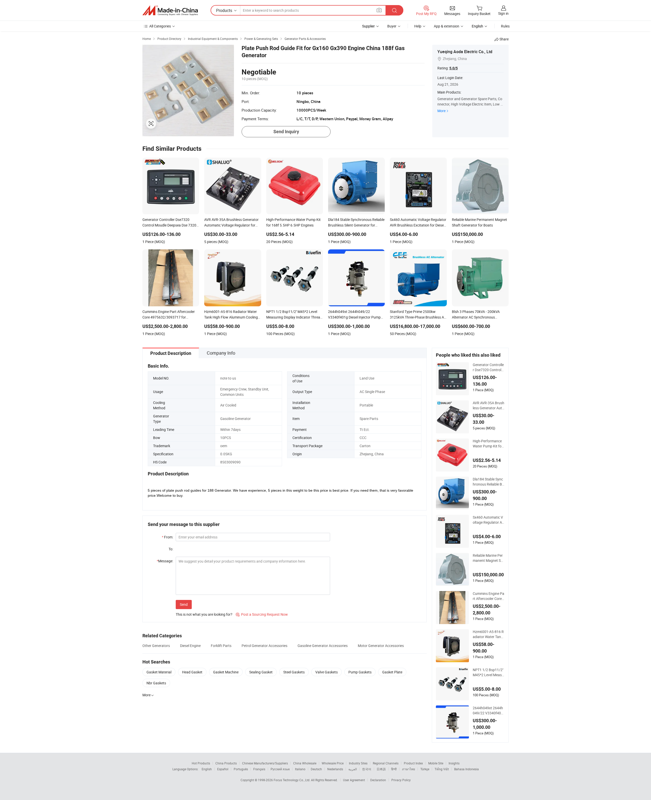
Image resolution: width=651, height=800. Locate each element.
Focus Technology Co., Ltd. (292, 780)
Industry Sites (358, 763)
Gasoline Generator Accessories (323, 645)
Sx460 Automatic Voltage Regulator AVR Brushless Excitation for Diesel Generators (488, 520)
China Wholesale (304, 763)
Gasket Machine (226, 672)
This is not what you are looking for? (204, 614)
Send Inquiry (286, 131)
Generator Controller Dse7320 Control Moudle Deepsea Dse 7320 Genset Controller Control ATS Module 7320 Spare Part (488, 367)
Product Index (413, 763)
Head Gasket (192, 672)
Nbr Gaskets (156, 683)
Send (184, 604)
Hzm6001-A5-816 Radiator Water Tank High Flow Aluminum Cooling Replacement (488, 634)
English (207, 769)
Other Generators (156, 645)
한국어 (366, 769)
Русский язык (280, 769)
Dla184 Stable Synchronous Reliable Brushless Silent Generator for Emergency (488, 482)
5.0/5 (453, 68)
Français (259, 769)
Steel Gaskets (294, 672)
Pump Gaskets (360, 672)
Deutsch (316, 769)
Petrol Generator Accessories (264, 645)
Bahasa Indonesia (466, 769)
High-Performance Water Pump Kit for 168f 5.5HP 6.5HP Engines (488, 444)
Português (241, 769)
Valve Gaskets (326, 672)
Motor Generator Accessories (381, 645)
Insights (454, 763)
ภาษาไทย (408, 769)
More (441, 110)
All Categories (160, 26)
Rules (505, 26)
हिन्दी (394, 769)
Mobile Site (435, 763)
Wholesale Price (333, 763)
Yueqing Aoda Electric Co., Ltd (464, 51)
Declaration (378, 780)
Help (417, 26)
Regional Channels (385, 763)
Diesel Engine (190, 645)
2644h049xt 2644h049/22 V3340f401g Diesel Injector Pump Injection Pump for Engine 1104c (488, 710)
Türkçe (424, 769)
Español (222, 769)
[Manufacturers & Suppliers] (170, 10)
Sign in (503, 13)
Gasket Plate (392, 672)
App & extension (446, 26)
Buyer (391, 26)
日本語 (381, 769)
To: (171, 549)
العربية (352, 769)
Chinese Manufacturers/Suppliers (265, 763)
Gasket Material (158, 672)
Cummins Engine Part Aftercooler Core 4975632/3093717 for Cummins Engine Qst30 (489, 596)
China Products (226, 763)
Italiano (300, 769)
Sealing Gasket (261, 672)
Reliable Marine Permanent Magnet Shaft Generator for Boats (489, 558)
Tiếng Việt (442, 769)
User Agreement (354, 780)
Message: (165, 561)
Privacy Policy (401, 780)
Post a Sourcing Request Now (262, 614)
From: (167, 537)
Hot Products (201, 763)
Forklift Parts (221, 645)
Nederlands (335, 769)
